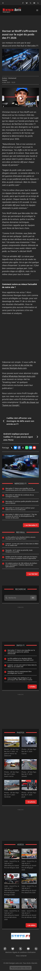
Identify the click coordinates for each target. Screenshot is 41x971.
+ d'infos (32, 687)
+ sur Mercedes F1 (30, 525)
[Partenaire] (20, 936)
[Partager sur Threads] (23, 447)
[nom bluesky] (26, 3)
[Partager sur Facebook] (19, 447)
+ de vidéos (31, 925)
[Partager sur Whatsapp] (26, 447)
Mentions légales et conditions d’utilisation (20, 952)
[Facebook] (23, 3)
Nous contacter (21, 956)
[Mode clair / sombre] (3, 3)
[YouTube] (34, 3)
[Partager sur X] (11, 447)
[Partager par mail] (34, 447)
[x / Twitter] (30, 3)
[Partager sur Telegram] (30, 447)
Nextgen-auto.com (15, 963)
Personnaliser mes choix (20, 968)
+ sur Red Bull (32, 574)
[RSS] (38, 3)
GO (33, 598)
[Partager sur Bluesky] (15, 447)
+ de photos (31, 802)
